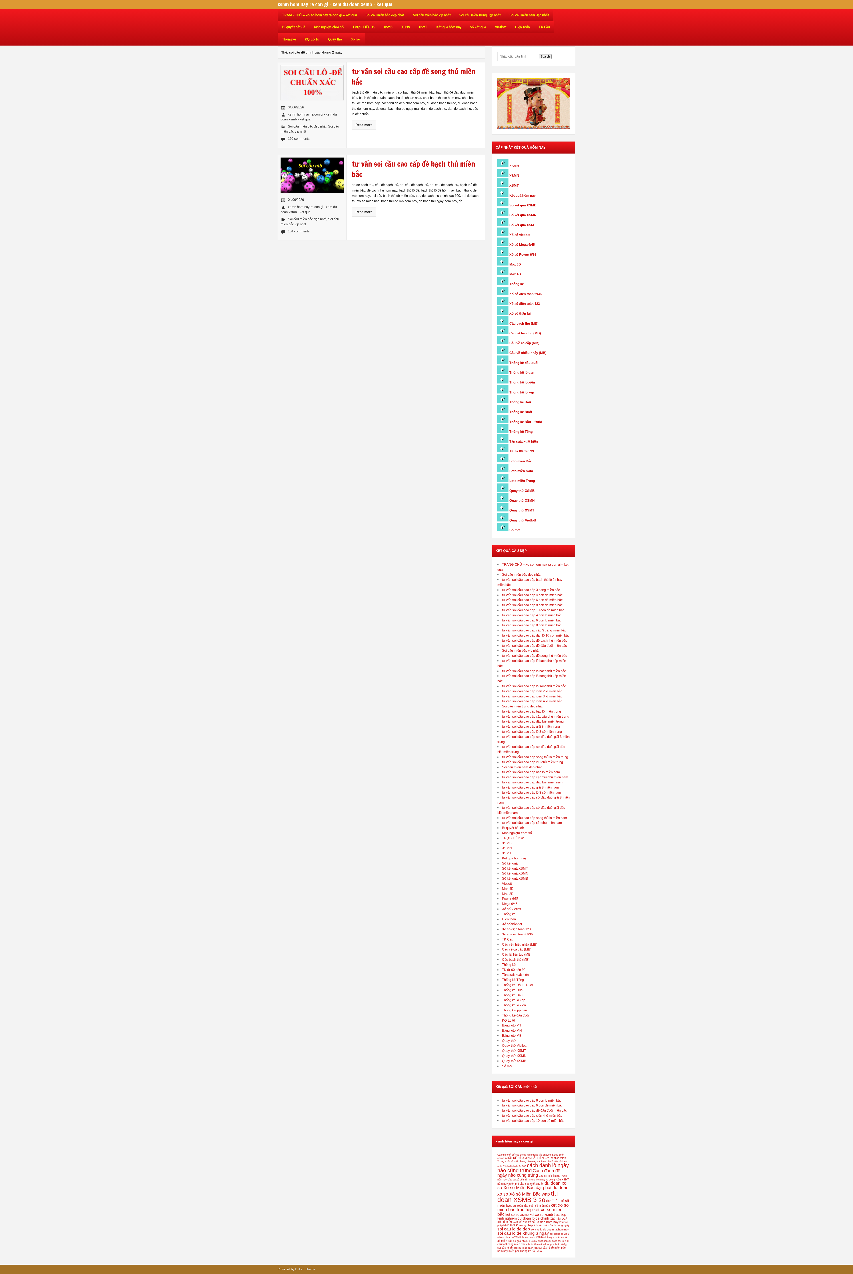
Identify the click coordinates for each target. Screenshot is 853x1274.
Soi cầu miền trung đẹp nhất (480, 15)
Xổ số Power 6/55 (522, 254)
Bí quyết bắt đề (293, 27)
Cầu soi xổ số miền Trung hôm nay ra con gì (532, 1179)
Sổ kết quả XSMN (522, 215)
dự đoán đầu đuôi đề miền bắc (531, 1205)
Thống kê (289, 39)
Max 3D (515, 264)
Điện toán (522, 27)
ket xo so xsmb (517, 1214)
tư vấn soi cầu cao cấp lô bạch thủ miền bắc (534, 671)
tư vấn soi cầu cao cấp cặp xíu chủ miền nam (535, 777)
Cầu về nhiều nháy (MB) (527, 353)
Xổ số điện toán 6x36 (525, 294)
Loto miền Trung (522, 481)
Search (545, 56)
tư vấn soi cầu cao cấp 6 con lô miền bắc (532, 620)
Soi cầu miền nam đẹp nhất (529, 15)
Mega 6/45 (509, 904)
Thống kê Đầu (520, 402)
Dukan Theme (305, 1269)
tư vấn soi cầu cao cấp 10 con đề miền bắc (533, 610)
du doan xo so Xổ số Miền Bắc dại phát (531, 1185)
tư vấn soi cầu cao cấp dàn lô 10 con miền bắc (536, 635)
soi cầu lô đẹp (559, 1244)
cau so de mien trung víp (528, 1154)
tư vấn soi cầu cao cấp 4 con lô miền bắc (532, 615)
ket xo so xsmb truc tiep (548, 1214)
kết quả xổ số (527, 1222)
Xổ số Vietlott (511, 909)
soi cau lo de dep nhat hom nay (550, 1229)
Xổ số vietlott (519, 235)
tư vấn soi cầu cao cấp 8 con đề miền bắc (532, 605)
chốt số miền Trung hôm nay (520, 1161)
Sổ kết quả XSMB (522, 205)
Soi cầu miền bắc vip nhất (432, 15)
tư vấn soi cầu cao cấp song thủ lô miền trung (535, 757)
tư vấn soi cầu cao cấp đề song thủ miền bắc (534, 655)
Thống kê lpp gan (514, 1010)
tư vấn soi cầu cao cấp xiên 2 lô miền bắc (532, 691)
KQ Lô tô (312, 39)
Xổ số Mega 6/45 (522, 244)
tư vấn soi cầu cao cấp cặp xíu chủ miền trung (535, 716)
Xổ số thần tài (520, 313)
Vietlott (500, 27)
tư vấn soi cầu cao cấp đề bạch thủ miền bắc (534, 640)
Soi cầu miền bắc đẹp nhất (385, 15)
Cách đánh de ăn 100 (514, 1166)
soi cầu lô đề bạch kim (526, 1247)
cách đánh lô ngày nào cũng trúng (533, 1167)
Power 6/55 (510, 899)
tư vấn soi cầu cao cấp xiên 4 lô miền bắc (532, 701)
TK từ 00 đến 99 (521, 451)
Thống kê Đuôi (520, 412)
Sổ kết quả (478, 27)
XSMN (405, 27)
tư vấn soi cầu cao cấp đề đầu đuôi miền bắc (534, 645)
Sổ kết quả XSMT (522, 225)
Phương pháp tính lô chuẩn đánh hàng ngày (543, 1225)
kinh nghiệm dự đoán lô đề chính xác (526, 1218)
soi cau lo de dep (513, 1229)
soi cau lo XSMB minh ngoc (539, 1237)
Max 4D (515, 274)
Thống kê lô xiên (522, 382)
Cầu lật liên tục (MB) (525, 333)
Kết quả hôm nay (448, 27)
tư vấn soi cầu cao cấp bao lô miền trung (531, 711)
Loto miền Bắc (520, 461)
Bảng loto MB (512, 1035)
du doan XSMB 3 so (527, 1196)
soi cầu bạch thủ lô (554, 1241)
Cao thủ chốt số (505, 1154)
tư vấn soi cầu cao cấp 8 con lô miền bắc (532, 625)
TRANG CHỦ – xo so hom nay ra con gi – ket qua (319, 15)
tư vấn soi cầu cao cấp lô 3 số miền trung (532, 731)
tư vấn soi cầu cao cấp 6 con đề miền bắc (532, 600)
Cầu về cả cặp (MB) (524, 343)
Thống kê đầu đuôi (523, 363)
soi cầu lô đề (505, 1247)
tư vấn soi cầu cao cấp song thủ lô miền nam (534, 818)
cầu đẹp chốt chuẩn (532, 1183)
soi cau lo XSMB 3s (513, 1237)
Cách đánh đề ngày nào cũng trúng (528, 1173)
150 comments (299, 138)
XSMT (423, 27)
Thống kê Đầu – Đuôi (525, 422)
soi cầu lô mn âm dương (539, 1244)
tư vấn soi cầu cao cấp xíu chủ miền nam (532, 823)
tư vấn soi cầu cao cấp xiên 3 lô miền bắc (532, 696)
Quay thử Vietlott (522, 520)
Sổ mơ (356, 39)
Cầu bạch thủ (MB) (523, 323)
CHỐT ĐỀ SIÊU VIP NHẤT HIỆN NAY (527, 1158)
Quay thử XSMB (522, 491)
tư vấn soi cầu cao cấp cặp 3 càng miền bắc (534, 630)
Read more (363, 125)
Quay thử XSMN (522, 500)
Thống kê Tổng (521, 431)
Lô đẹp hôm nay (547, 1222)
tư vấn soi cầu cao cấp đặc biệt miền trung (533, 721)
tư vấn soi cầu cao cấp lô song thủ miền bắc (534, 686)
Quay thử (335, 39)
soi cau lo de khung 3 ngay (523, 1233)
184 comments (299, 231)
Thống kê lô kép (521, 392)
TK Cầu (544, 27)
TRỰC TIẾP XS (364, 27)
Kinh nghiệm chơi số (329, 27)
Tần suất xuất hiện (523, 441)
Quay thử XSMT (521, 510)
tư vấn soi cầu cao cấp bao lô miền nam (531, 772)
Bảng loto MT (511, 1025)
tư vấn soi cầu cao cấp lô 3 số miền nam (531, 792)
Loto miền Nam (521, 471)
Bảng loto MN (512, 1030)
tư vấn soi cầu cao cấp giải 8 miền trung (531, 726)
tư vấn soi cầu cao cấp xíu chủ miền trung (532, 762)
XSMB (388, 27)
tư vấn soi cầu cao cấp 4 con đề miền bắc (532, 595)
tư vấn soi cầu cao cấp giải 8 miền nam (530, 787)
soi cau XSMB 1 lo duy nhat (528, 1241)
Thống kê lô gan (521, 372)
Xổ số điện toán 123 (524, 304)
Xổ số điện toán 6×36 (517, 934)
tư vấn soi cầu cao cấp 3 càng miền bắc (531, 590)
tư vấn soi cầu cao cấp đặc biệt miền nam (532, 782)
